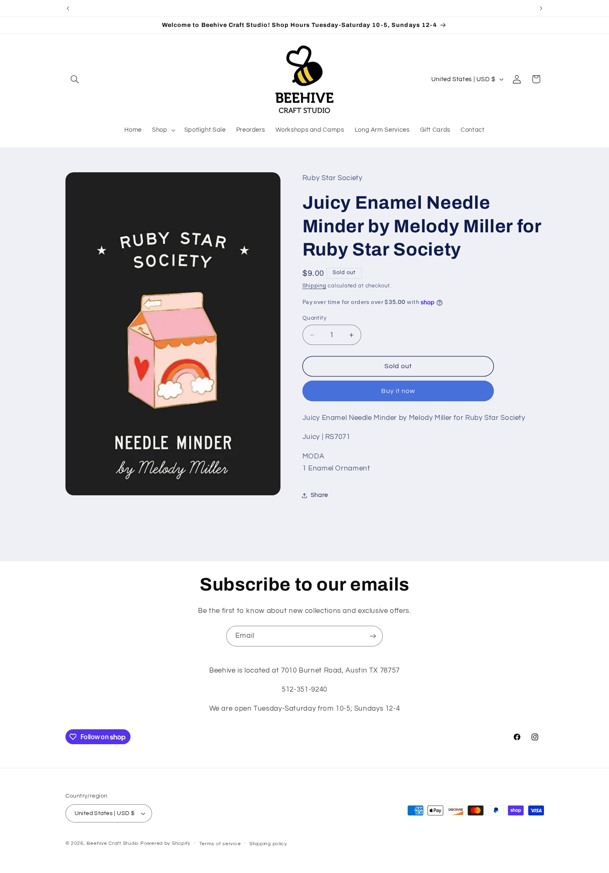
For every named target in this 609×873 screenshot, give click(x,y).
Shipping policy (268, 844)
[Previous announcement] (68, 8)
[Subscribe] (372, 636)
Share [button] (319, 495)
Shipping (314, 286)
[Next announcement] (541, 8)
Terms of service (220, 844)
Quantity (314, 318)
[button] (75, 79)
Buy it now (398, 391)
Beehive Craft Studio (113, 843)
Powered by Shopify (165, 843)
